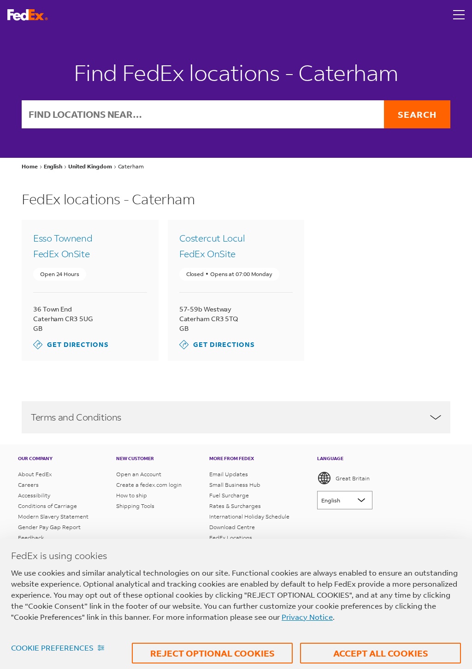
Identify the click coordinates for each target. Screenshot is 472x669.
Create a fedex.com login (149, 484)
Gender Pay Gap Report (49, 527)
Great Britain (353, 478)
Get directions (71, 344)
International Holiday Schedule (249, 516)
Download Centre (232, 527)
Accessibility (34, 495)
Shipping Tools (135, 505)
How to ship (131, 495)
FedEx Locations (230, 537)
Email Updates (228, 474)
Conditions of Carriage (47, 505)
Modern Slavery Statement (53, 516)
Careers (28, 484)
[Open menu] (459, 14)
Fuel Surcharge (229, 495)
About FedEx (35, 474)
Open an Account (138, 474)
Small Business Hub (234, 484)
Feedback (31, 537)
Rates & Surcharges (235, 505)
